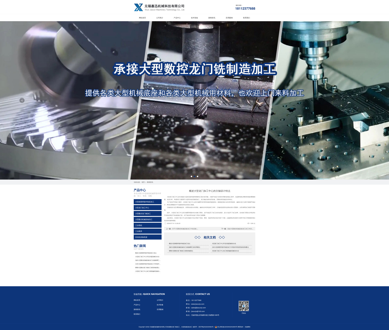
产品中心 (177, 17)
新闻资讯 (211, 17)
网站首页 (142, 17)
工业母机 (138, 225)
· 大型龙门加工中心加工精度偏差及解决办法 (147, 271)
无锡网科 (247, 327)
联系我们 (246, 17)
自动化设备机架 (141, 237)
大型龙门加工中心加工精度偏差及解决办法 (225, 251)
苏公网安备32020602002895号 (227, 327)
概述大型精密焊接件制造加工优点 (179, 243)
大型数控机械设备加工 (143, 219)
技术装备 (194, 17)
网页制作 (240, 327)
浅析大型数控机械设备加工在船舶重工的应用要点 (184, 247)
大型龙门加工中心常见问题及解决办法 (224, 243)
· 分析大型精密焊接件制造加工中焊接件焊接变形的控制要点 (147, 264)
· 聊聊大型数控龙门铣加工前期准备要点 (146, 267)
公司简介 (159, 17)
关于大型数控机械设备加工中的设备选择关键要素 (189, 229)
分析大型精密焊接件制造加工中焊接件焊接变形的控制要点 (230, 247)
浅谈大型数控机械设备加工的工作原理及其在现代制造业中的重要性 (250, 229)
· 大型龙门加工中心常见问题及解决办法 (146, 256)
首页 (143, 182)
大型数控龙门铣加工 (143, 213)
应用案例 (229, 17)
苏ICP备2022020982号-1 (207, 327)
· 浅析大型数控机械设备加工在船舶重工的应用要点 (147, 260)
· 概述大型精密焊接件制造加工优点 (145, 253)
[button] (22, 100)
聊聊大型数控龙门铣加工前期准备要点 (181, 251)
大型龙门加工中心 (142, 207)
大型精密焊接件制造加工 (144, 201)
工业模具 (138, 231)
